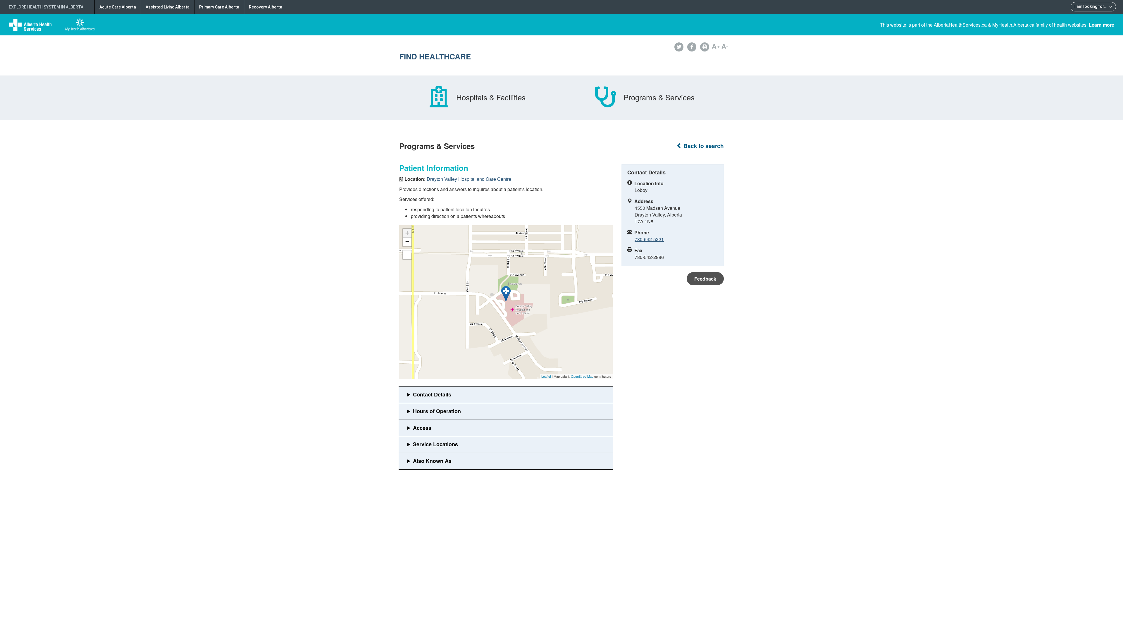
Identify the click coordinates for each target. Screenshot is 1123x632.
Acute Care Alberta (117, 7)
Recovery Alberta (265, 7)
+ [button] (407, 233)
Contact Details (432, 394)
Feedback (705, 278)
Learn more (1101, 24)
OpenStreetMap (582, 376)
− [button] (407, 241)
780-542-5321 (649, 239)
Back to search (703, 146)
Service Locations (435, 444)
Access (422, 428)
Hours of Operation (437, 411)
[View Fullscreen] (407, 254)
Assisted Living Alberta (168, 7)
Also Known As (432, 461)
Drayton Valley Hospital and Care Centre (469, 179)
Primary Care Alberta (219, 7)
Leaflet (546, 376)
